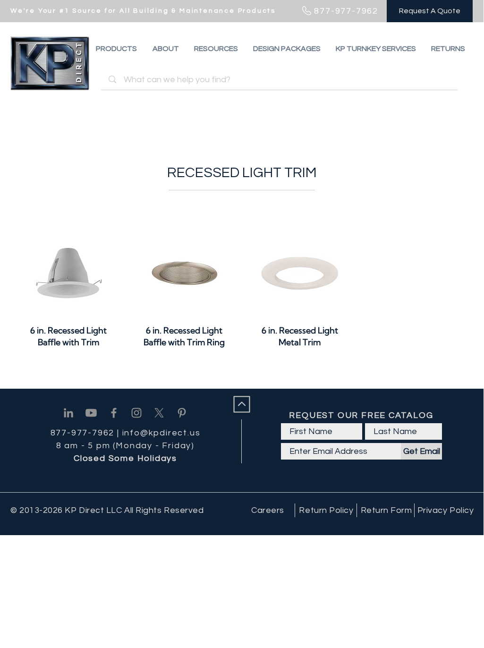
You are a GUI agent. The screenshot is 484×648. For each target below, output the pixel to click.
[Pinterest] (181, 412)
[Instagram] (136, 412)
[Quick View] (68, 273)
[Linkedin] (68, 412)
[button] (448, 49)
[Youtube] (91, 412)
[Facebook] (113, 412)
